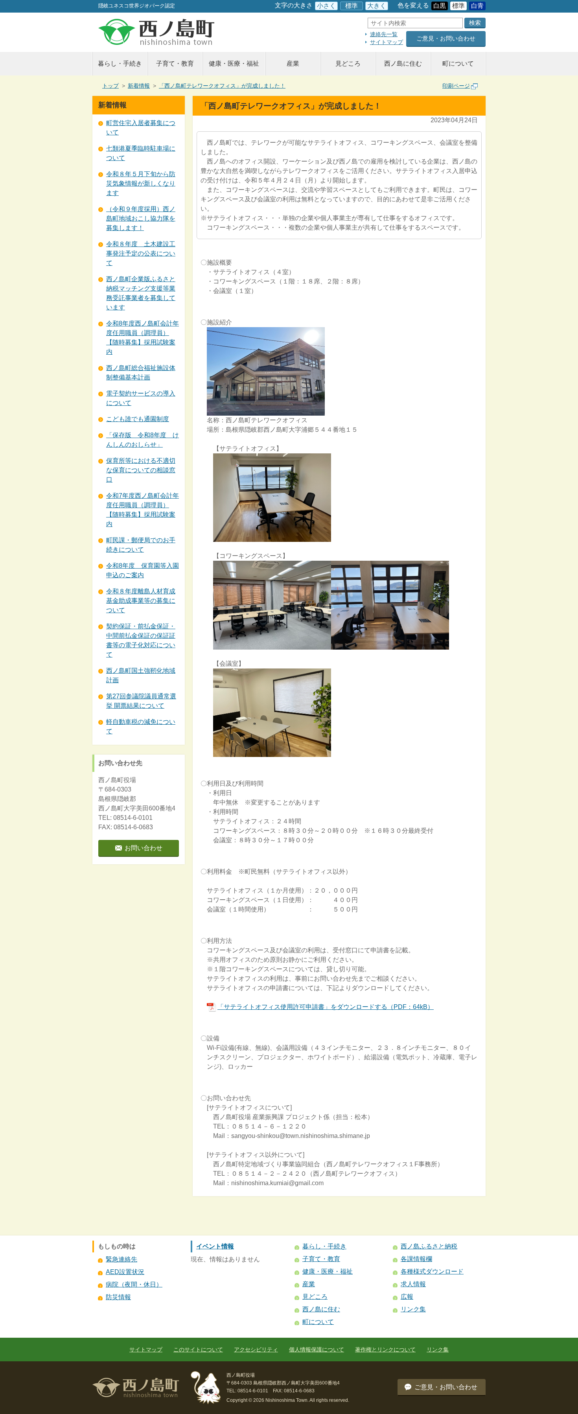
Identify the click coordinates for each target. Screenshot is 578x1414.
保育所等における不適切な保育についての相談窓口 (140, 470)
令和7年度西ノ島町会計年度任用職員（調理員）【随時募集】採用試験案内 (142, 509)
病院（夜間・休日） (134, 1284)
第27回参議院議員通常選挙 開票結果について (141, 701)
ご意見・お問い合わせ (445, 38)
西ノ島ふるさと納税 (429, 1246)
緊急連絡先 (121, 1259)
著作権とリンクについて (385, 1349)
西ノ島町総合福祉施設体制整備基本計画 (140, 373)
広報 (407, 1296)
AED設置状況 (125, 1272)
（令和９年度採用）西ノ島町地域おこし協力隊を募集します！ (140, 218)
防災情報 (118, 1297)
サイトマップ (386, 42)
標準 (351, 5)
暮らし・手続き (120, 63)
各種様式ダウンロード (432, 1271)
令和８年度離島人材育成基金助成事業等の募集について (140, 600)
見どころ (348, 63)
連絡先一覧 (384, 34)
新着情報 (139, 86)
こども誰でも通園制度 (137, 419)
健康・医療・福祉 (234, 63)
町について (458, 63)
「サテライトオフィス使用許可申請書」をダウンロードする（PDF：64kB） (325, 1006)
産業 (293, 63)
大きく (376, 5)
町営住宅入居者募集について (140, 128)
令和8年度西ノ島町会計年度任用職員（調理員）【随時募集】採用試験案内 (142, 337)
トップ (110, 86)
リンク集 (413, 1309)
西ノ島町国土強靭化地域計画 (140, 675)
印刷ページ (456, 86)
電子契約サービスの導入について (140, 398)
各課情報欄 (416, 1259)
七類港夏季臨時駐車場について (140, 153)
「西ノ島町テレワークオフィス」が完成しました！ (222, 86)
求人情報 (413, 1284)
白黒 (439, 5)
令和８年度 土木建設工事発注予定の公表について (140, 253)
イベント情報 (215, 1246)
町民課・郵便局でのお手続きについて (140, 545)
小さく (326, 5)
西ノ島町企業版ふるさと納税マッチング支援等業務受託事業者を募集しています (140, 293)
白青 (477, 5)
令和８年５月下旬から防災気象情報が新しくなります (140, 183)
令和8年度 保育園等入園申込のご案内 (142, 570)
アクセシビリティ (256, 1349)
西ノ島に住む (403, 63)
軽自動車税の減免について (140, 726)
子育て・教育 (175, 63)
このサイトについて (198, 1349)
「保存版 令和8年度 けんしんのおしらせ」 (142, 440)
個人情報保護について (316, 1349)
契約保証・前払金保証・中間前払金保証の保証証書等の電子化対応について (140, 640)
